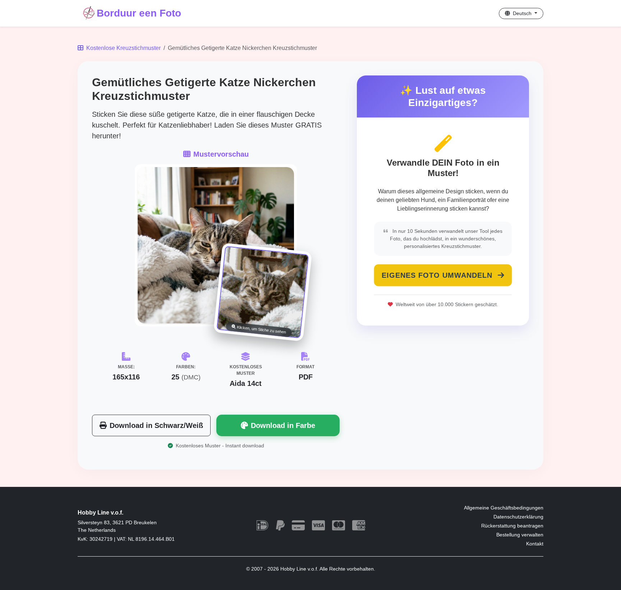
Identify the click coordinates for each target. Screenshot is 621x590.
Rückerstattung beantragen (512, 526)
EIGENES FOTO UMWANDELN (438, 275)
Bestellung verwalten (519, 535)
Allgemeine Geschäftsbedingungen (503, 508)
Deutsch (522, 13)
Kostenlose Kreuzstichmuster (123, 48)
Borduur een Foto (139, 13)
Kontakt (534, 544)
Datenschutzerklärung (518, 517)
